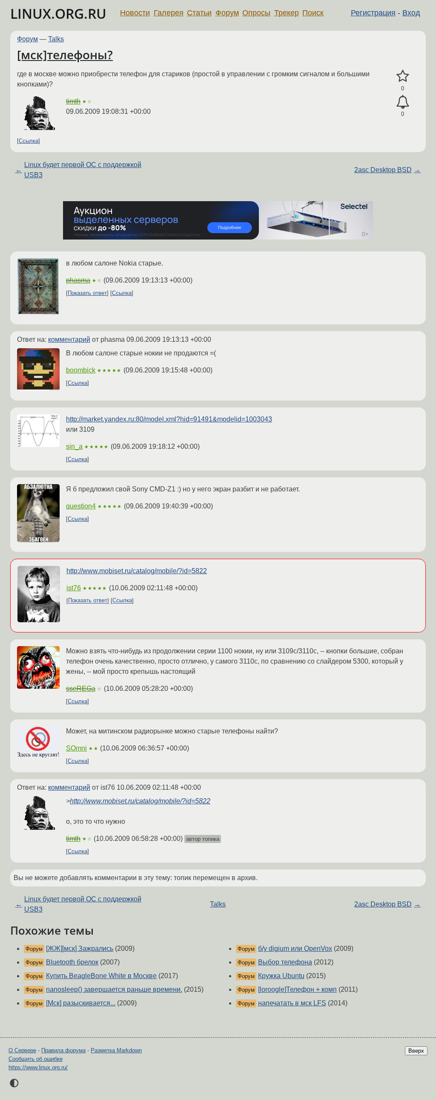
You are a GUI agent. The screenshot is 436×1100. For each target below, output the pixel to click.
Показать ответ (87, 293)
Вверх (416, 1051)
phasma (78, 280)
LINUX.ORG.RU (58, 13)
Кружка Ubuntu (281, 975)
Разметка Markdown (116, 1050)
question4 (81, 506)
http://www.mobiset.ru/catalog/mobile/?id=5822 (136, 571)
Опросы (256, 13)
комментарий (69, 339)
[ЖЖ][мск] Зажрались (79, 948)
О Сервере (22, 1050)
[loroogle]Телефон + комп (297, 989)
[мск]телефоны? (65, 54)
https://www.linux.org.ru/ (38, 1067)
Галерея (169, 13)
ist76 (73, 588)
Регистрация (373, 13)
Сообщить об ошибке (36, 1059)
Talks (56, 39)
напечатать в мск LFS (292, 1003)
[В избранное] (402, 76)
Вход (411, 13)
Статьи (199, 13)
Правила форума (63, 1050)
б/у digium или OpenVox (295, 948)
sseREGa (80, 688)
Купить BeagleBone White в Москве (101, 975)
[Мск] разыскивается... (80, 1003)
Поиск (313, 13)
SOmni (76, 748)
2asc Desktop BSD (383, 169)
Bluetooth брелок (72, 962)
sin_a (74, 446)
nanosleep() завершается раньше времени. (114, 989)
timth (73, 101)
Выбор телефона (285, 962)
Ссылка (28, 141)
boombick (80, 370)
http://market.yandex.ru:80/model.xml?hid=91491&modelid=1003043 (169, 419)
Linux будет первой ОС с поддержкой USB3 (82, 170)
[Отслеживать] (402, 102)
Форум (227, 13)
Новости (135, 13)
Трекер (286, 13)
